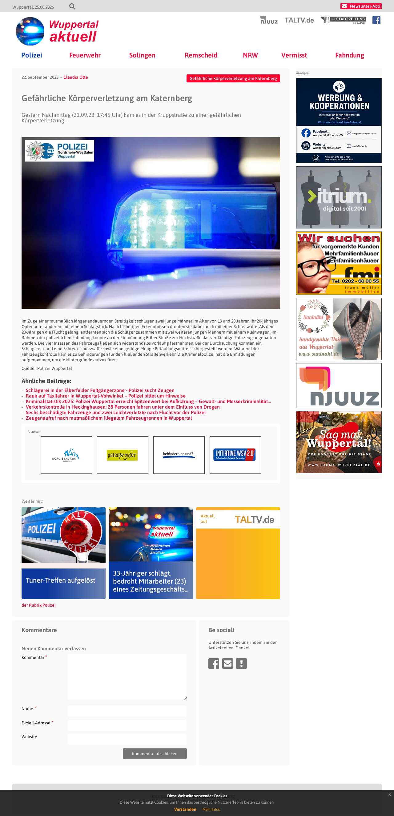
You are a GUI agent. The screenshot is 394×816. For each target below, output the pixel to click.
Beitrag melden (241, 663)
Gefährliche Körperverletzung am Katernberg (233, 78)
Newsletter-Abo (365, 6)
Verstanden (185, 809)
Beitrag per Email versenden (227, 663)
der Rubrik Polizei (39, 605)
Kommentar (34, 657)
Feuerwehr (85, 55)
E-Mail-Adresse (37, 723)
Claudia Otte (75, 77)
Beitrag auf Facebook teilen (213, 663)
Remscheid (201, 55)
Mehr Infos (211, 809)
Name (29, 708)
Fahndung (349, 55)
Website (29, 736)
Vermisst (294, 55)
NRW (250, 55)
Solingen (142, 55)
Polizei (31, 55)
